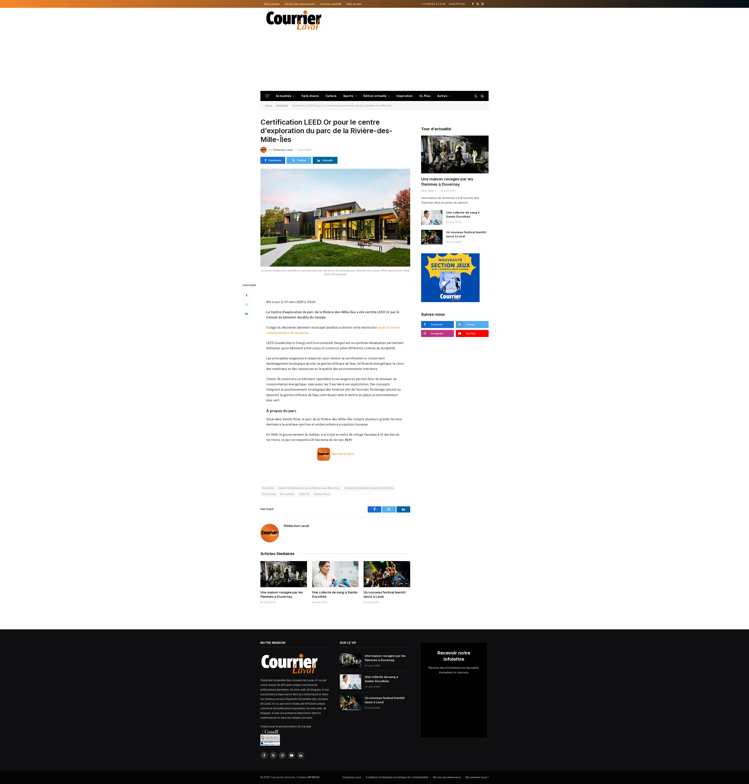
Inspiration (405, 96)
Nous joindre (272, 3)
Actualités (283, 96)
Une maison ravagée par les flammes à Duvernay (281, 594)
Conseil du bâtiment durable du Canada (368, 488)
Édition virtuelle (375, 96)
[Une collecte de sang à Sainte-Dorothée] (335, 574)
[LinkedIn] (246, 313)
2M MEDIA (313, 777)
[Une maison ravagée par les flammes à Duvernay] (283, 574)
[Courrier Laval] (294, 20)
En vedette (287, 494)
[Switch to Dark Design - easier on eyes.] (476, 96)
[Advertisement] (374, 61)
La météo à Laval (434, 3)
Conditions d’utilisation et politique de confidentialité (397, 777)
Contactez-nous (351, 777)
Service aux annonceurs (300, 3)
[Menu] (267, 96)
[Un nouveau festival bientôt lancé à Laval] (387, 574)
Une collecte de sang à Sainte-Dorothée (335, 594)
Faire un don (354, 3)
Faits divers (310, 96)
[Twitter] (246, 304)
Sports (348, 96)
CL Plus (424, 96)
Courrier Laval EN (330, 3)
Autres (442, 96)
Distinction (269, 494)
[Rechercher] (482, 96)
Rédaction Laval (282, 149)
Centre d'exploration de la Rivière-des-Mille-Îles (309, 488)
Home (268, 105)
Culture (331, 96)
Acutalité (268, 488)
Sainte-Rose (322, 494)
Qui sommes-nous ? (477, 777)
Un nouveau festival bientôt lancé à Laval (385, 594)
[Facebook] (246, 295)
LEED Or (304, 494)
